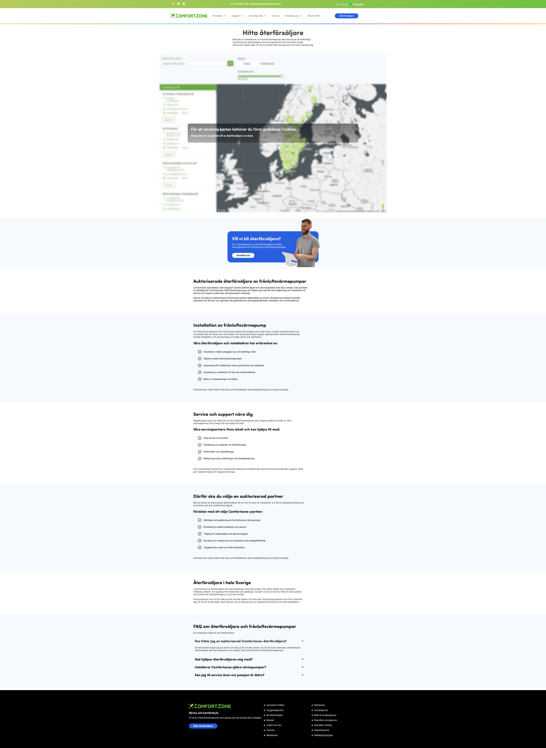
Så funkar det (255, 16)
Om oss (276, 16)
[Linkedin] (183, 3)
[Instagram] (173, 3)
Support (236, 16)
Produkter (217, 16)
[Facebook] (178, 3)
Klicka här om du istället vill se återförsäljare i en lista (222, 135)
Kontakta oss (291, 16)
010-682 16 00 (241, 4)
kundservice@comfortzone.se (265, 4)
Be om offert (314, 16)
